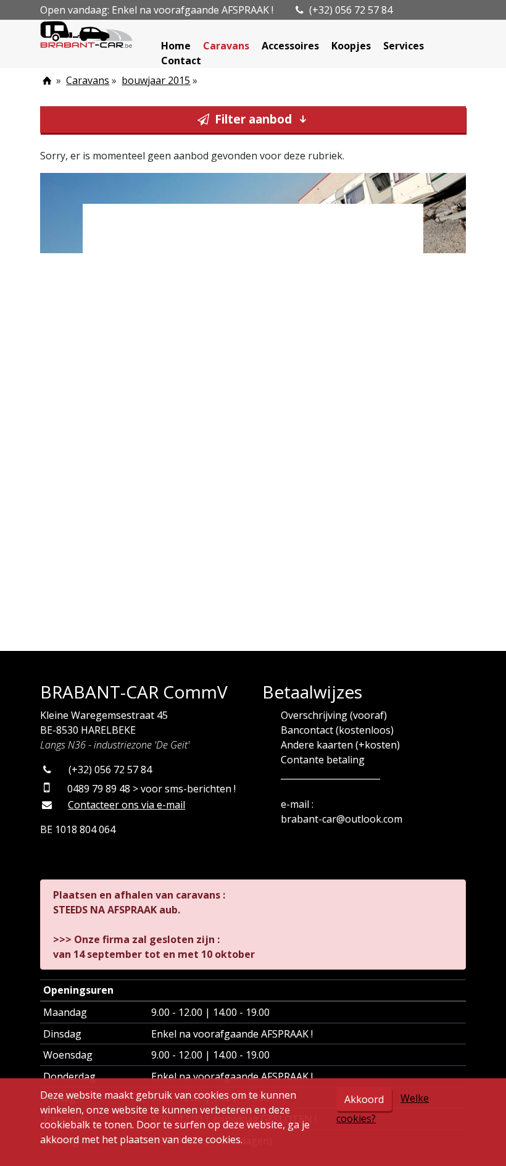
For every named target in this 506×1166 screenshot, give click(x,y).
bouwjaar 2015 (156, 80)
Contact (181, 60)
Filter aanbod (253, 119)
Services (403, 45)
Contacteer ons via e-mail (126, 805)
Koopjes (351, 45)
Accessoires (290, 45)
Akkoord (364, 1099)
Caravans (226, 45)
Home (176, 45)
